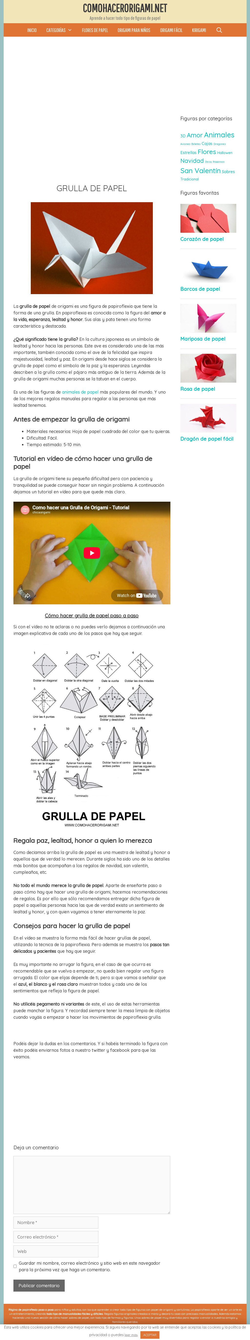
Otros (208, 162)
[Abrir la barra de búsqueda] (219, 30)
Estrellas (188, 152)
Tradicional (189, 179)
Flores (207, 151)
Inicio (32, 30)
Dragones (220, 144)
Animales (219, 134)
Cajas (207, 143)
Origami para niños (134, 30)
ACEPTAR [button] (149, 1335)
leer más (131, 1335)
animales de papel (80, 392)
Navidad (192, 160)
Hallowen (224, 153)
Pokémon (219, 162)
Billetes (195, 144)
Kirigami (199, 30)
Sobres (228, 171)
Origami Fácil (171, 30)
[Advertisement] (124, 80)
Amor (195, 135)
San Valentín (200, 170)
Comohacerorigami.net (125, 7)
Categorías (56, 30)
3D (183, 135)
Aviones (185, 144)
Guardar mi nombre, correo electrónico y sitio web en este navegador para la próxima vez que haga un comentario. (89, 1266)
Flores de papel (95, 30)
